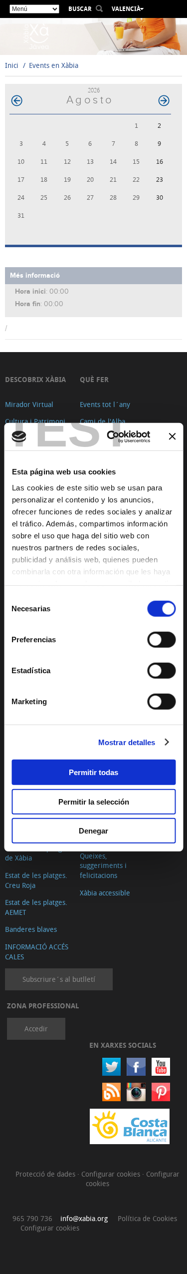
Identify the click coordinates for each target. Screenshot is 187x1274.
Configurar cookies (111, 1174)
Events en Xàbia (53, 65)
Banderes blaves (31, 929)
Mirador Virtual (29, 404)
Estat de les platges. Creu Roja (36, 880)
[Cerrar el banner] (172, 436)
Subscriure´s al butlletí (58, 979)
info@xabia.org (84, 1218)
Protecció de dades (46, 1174)
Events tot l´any (105, 404)
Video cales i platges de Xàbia (37, 853)
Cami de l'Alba (102, 421)
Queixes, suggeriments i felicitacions (103, 865)
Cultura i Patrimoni (35, 421)
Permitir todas (93, 772)
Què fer (94, 379)
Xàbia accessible (105, 892)
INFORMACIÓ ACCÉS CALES (36, 951)
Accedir (36, 1028)
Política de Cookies (147, 1218)
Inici (11, 65)
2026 (94, 90)
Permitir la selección (93, 801)
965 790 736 (32, 1218)
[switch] (161, 640)
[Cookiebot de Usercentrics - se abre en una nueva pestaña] (111, 436)
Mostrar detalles (127, 742)
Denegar (93, 831)
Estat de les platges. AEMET (36, 907)
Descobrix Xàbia (35, 379)
